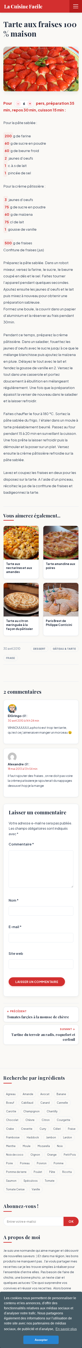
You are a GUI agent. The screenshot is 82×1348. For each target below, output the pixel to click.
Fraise (10, 658)
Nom (14, 900)
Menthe (11, 1146)
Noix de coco (14, 1154)
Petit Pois (70, 1154)
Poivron (41, 1163)
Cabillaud (27, 1102)
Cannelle (62, 1102)
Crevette (26, 1128)
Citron (46, 1120)
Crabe (10, 1128)
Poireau (25, 1163)
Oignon (35, 1154)
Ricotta (67, 1171)
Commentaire (21, 844)
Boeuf (10, 1102)
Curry (43, 1128)
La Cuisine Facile (23, 6)
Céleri (57, 1128)
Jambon (51, 1137)
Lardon (67, 1137)
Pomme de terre (16, 1171)
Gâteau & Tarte (64, 648)
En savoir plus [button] (66, 1329)
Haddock (33, 1137)
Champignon (31, 1111)
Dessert (39, 648)
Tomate (49, 1180)
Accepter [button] (41, 1339)
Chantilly (52, 1111)
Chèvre (29, 1120)
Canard (45, 1102)
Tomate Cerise (15, 1189)
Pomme (58, 1163)
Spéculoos (31, 1180)
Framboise (13, 1137)
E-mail (15, 927)
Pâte (52, 1171)
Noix (60, 1146)
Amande (28, 1094)
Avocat (44, 1094)
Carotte (11, 1111)
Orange (52, 1154)
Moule (26, 1146)
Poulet (38, 1171)
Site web (16, 953)
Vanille (36, 1189)
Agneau (11, 1094)
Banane (61, 1094)
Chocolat (12, 1120)
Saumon (11, 1180)
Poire (9, 1163)
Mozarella (44, 1146)
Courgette (63, 1120)
